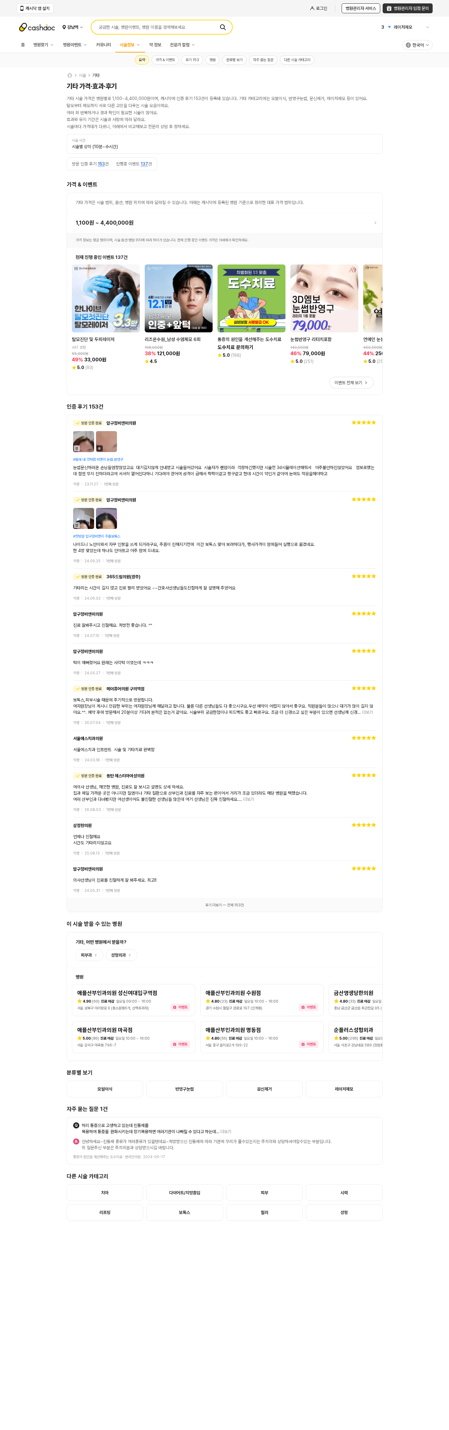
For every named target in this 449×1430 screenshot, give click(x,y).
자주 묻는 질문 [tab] (263, 60)
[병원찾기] (53, 45)
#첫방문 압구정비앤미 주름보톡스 (96, 536)
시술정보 (127, 44)
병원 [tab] (213, 60)
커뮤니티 (103, 44)
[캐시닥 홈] (70, 75)
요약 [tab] (142, 60)
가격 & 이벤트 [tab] (165, 60)
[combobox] (417, 45)
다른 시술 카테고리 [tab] (297, 60)
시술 (82, 75)
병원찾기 (40, 44)
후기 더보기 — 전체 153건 (224, 905)
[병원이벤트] (86, 45)
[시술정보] (140, 45)
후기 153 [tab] (192, 60)
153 (101, 163)
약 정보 (155, 44)
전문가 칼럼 (179, 44)
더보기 (367, 712)
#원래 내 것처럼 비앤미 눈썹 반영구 (98, 459)
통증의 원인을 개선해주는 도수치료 (97, 1157)
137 (144, 163)
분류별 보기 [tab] (234, 60)
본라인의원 (132, 1157)
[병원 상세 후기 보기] (224, 453)
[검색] (223, 27)
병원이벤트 (72, 44)
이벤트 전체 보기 (348, 382)
